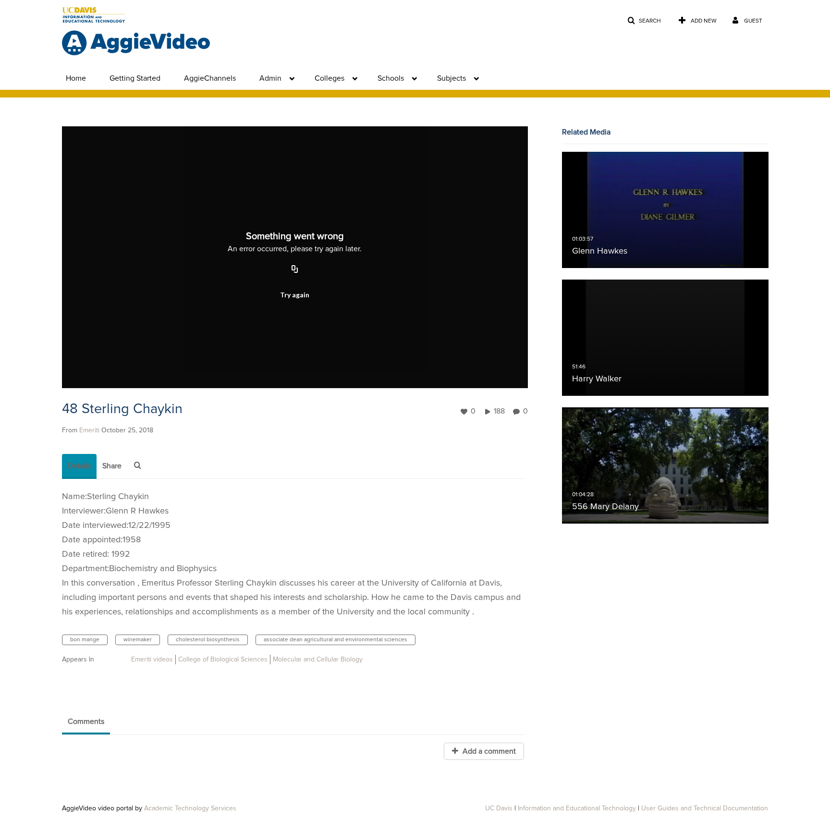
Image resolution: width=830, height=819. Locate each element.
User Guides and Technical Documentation (704, 808)
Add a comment (488, 751)
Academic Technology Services (190, 808)
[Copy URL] (295, 269)
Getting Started (135, 78)
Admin (270, 78)
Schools (391, 78)
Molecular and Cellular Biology (318, 659)
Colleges (329, 78)
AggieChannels (210, 78)
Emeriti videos (152, 659)
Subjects (451, 78)
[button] (644, 21)
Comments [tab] (86, 721)
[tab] (79, 466)
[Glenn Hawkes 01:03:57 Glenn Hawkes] (665, 210)
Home (76, 78)
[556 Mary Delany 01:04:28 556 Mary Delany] (665, 465)
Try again (294, 295)
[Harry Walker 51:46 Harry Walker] (665, 338)
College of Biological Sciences (223, 659)
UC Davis (499, 808)
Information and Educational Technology (577, 808)
